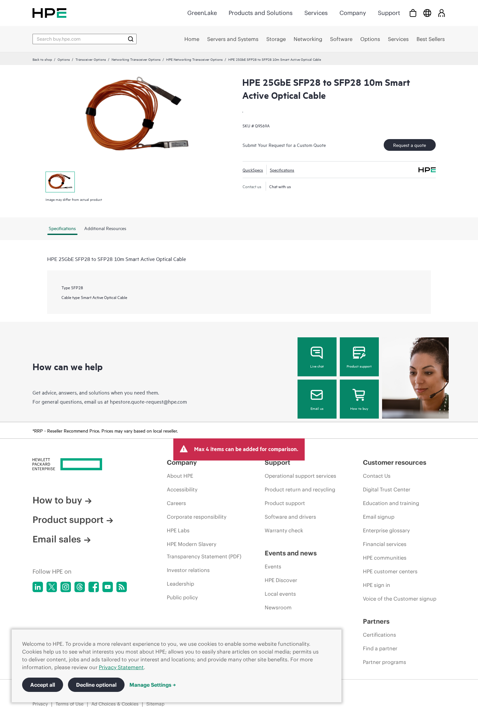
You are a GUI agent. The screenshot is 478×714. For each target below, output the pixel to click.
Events (273, 566)
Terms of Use (70, 704)
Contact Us (377, 476)
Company (352, 13)
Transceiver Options (90, 59)
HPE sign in (376, 585)
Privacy (40, 704)
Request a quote (409, 145)
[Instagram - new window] (65, 587)
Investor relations (188, 570)
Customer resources (394, 462)
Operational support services (300, 476)
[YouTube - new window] (107, 587)
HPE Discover (281, 580)
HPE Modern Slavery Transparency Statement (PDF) (204, 550)
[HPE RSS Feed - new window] (121, 587)
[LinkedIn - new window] (38, 587)
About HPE (180, 476)
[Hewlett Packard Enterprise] (49, 13)
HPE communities (384, 557)
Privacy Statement (121, 667)
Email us (317, 408)
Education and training (391, 503)
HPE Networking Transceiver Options (194, 59)
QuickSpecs (253, 170)
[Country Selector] (427, 13)
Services (316, 13)
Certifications (379, 634)
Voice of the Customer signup (399, 598)
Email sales (57, 539)
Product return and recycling (300, 489)
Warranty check (284, 530)
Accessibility (182, 489)
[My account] (441, 13)
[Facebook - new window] (93, 587)
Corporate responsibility (196, 516)
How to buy (359, 408)
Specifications (282, 170)
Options (64, 59)
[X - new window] (51, 587)
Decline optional (96, 685)
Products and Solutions (261, 13)
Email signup (378, 516)
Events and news (291, 553)
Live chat (317, 366)
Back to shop (42, 59)
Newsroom (278, 607)
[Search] (131, 39)
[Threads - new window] (79, 587)
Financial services (384, 544)
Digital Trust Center (386, 489)
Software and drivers (290, 516)
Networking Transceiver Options (136, 59)
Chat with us (280, 186)
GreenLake (202, 13)
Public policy (182, 597)
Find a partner (380, 648)
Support (389, 13)
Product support (359, 366)
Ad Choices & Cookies (115, 704)
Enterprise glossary (386, 530)
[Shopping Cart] (413, 13)
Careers (176, 503)
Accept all (42, 685)
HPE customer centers (390, 571)
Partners (376, 621)
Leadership (180, 583)
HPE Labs (178, 530)
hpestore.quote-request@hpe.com (148, 401)
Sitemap (155, 704)
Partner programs (384, 662)
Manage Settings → (152, 685)
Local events (280, 594)
